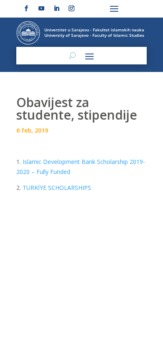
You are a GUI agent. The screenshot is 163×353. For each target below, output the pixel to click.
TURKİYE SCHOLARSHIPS (57, 188)
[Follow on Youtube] (41, 8)
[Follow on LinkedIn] (56, 8)
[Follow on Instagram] (71, 8)
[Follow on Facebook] (26, 8)
